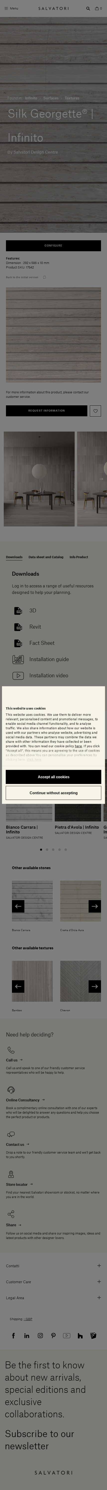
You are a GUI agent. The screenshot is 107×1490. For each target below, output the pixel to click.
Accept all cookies (53, 777)
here (78, 746)
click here (34, 759)
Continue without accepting (54, 792)
